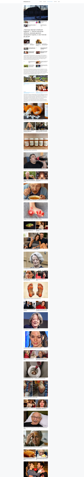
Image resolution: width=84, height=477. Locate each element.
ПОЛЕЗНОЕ (44, 1)
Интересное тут (27, 1)
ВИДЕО (59, 1)
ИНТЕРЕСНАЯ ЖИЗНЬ (50, 1)
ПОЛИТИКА (55, 1)
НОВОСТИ (40, 1)
